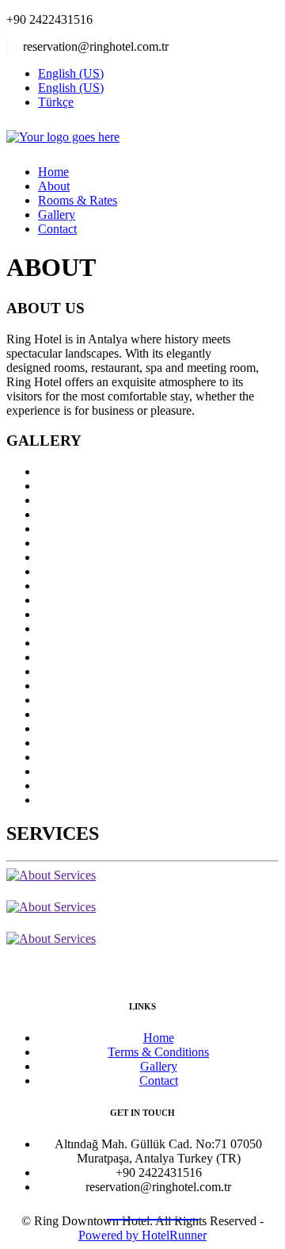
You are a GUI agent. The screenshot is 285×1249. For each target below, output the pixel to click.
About (54, 186)
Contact (57, 229)
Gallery (56, 214)
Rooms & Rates (77, 200)
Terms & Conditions (158, 1052)
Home (53, 171)
